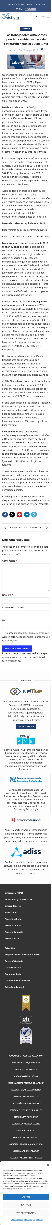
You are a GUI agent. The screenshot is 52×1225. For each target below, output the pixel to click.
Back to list (25, 527)
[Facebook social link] (5, 514)
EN (20, 9)
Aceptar (26, 1197)
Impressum (38, 1219)
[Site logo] (10, 16)
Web (4, 620)
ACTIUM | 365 (38, 17)
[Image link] (26, 1019)
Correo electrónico (13, 607)
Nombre (7, 594)
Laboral (26, 28)
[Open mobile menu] (48, 17)
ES (17, 9)
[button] (47, 1165)
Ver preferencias (26, 1213)
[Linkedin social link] (27, 514)
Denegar (26, 1205)
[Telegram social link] (34, 514)
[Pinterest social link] (19, 514)
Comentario (9, 560)
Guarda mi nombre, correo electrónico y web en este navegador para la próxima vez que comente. (26, 636)
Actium (13, 50)
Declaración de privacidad (21, 1219)
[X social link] (12, 514)
